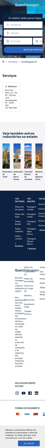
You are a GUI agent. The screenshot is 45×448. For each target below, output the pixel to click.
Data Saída (15, 41)
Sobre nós (28, 267)
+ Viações (31, 249)
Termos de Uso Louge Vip (28, 288)
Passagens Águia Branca (31, 231)
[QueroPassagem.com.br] (4, 62)
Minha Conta (29, 300)
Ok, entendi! (29, 443)
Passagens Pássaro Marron (31, 241)
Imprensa (28, 295)
